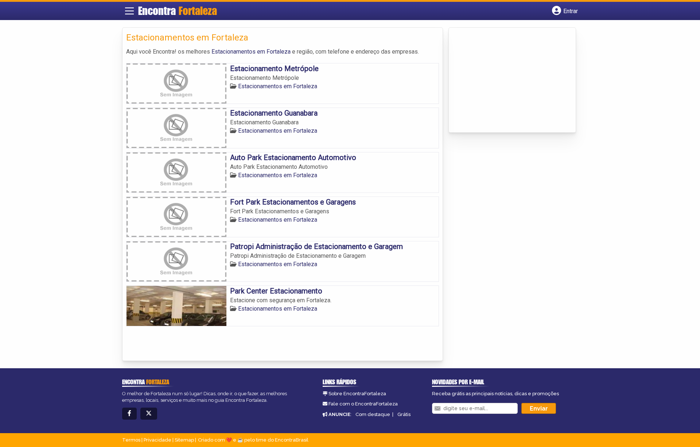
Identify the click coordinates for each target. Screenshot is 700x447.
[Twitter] (148, 414)
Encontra (177, 10)
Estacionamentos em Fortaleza (251, 51)
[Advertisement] (507, 80)
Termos (131, 440)
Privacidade (157, 440)
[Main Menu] (129, 11)
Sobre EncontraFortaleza (357, 393)
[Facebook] (129, 414)
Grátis (404, 414)
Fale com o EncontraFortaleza (363, 404)
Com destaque (372, 414)
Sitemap (184, 440)
